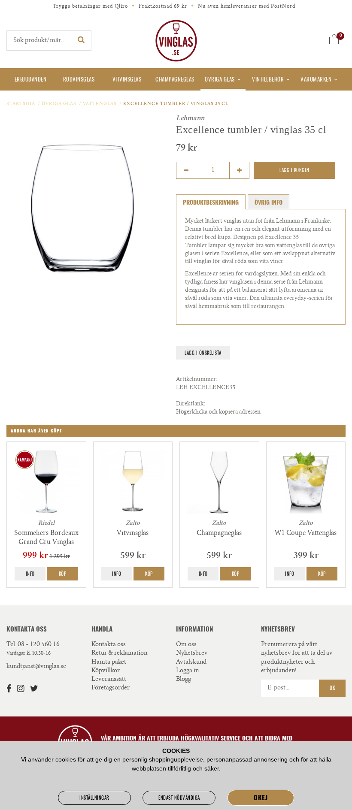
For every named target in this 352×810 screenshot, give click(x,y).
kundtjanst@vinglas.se (36, 667)
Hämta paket (108, 662)
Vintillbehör (268, 79)
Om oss (186, 645)
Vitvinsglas (127, 79)
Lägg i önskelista (203, 353)
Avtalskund (191, 662)
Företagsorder (110, 688)
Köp (63, 574)
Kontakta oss (108, 645)
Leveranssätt (108, 680)
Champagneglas (174, 79)
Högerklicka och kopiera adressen (218, 412)
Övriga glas (220, 79)
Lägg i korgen (294, 170)
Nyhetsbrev (192, 653)
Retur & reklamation (119, 653)
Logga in (187, 671)
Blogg (183, 680)
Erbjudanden (31, 79)
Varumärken (315, 79)
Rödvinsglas (79, 79)
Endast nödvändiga (179, 798)
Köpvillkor (105, 671)
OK (332, 688)
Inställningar (94, 798)
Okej (260, 797)
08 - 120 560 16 (39, 645)
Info (30, 574)
